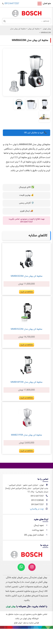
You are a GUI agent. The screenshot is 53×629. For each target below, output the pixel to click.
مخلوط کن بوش (33, 29)
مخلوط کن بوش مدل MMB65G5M (26, 276)
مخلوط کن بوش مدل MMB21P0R (26, 435)
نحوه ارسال (39, 525)
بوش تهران (47, 29)
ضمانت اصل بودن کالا (34, 534)
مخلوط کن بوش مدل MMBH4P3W (26, 382)
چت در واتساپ (37, 508)
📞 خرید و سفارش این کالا (35, 132)
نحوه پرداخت (38, 530)
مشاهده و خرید (26, 291)
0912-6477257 (12, 3)
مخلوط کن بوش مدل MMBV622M (26, 329)
